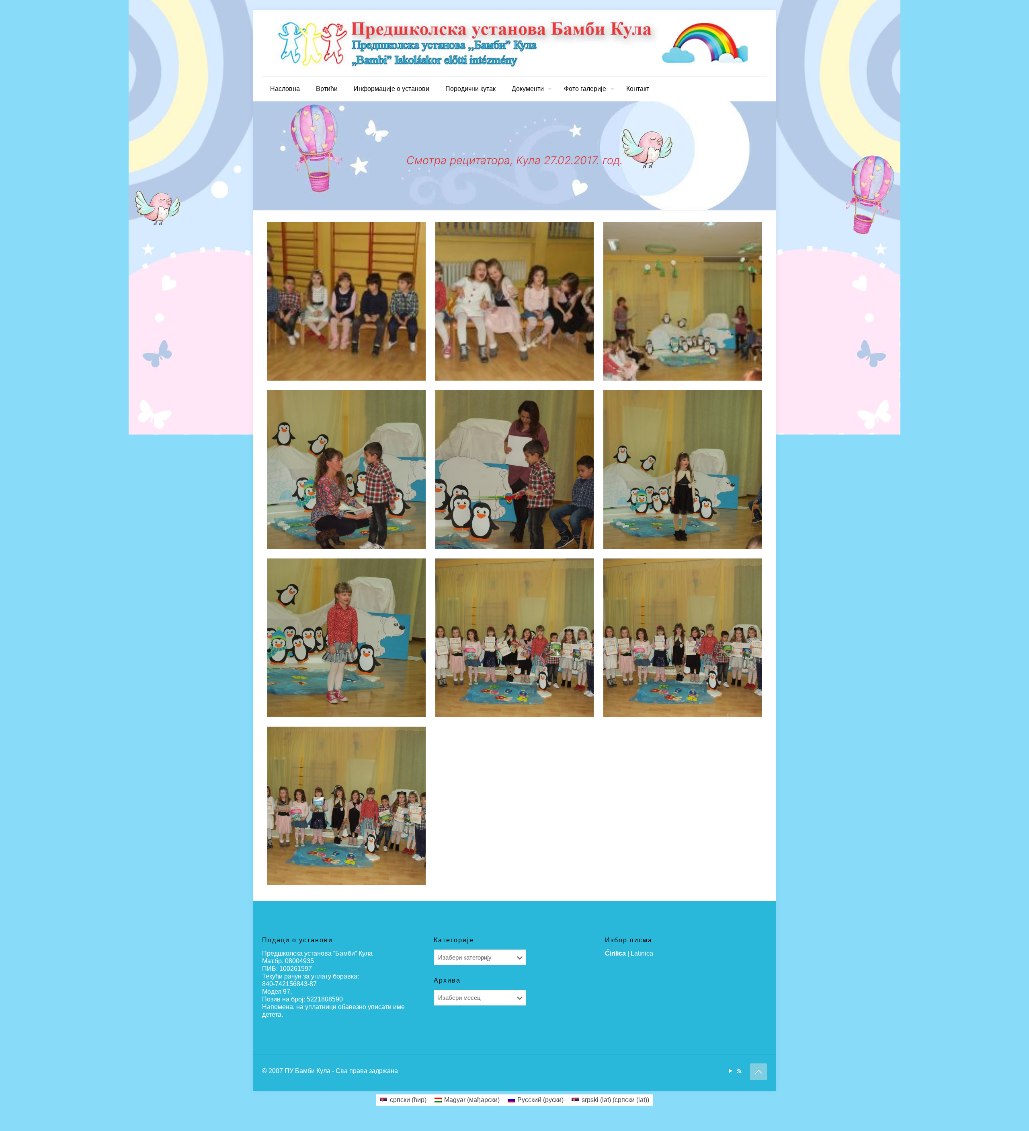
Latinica (642, 953)
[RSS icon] (739, 1070)
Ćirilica (615, 953)
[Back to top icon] (758, 1071)
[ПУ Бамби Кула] (514, 43)
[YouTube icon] (731, 1070)
